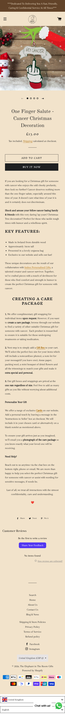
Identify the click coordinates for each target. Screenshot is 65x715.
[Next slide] (42, 98)
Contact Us (32, 609)
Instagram (34, 649)
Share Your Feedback (32, 545)
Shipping (27, 141)
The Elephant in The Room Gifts (36, 666)
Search (32, 595)
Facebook (34, 644)
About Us (32, 604)
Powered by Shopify (32, 670)
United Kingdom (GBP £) (31, 658)
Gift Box (40, 347)
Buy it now (32, 167)
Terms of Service (32, 631)
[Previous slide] (22, 98)
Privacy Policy (32, 626)
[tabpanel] (32, 57)
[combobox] (32, 699)
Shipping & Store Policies (32, 622)
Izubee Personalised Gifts (37, 267)
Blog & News (32, 614)
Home (32, 599)
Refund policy (32, 636)
